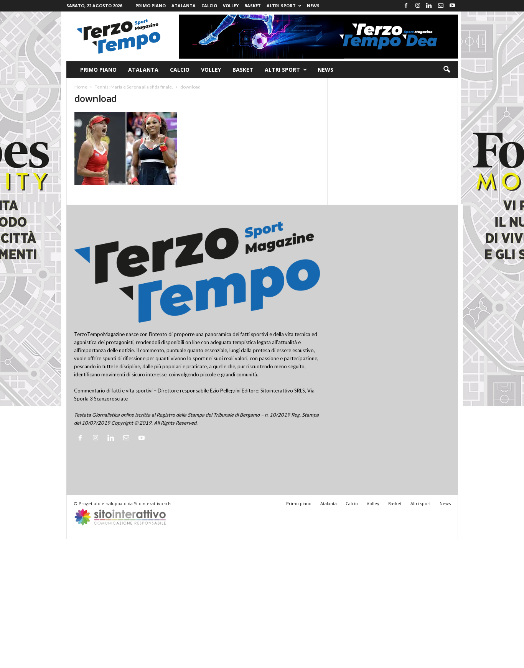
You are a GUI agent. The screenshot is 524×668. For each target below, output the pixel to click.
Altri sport (281, 5)
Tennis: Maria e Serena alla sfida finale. (134, 87)
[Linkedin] (429, 5)
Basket (252, 5)
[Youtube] (452, 5)
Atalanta (183, 5)
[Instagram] (417, 5)
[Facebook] (406, 5)
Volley (231, 5)
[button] (446, 69)
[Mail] (440, 5)
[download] (197, 148)
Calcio (209, 5)
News (313, 5)
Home (80, 87)
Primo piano (150, 5)
